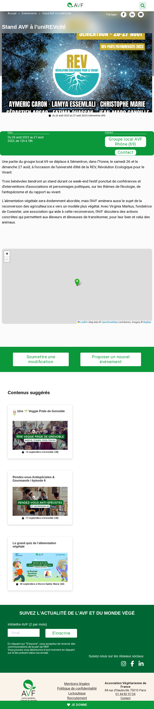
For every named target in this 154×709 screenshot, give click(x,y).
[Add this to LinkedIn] (132, 14)
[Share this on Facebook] (123, 14)
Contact (126, 152)
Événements (29, 13)
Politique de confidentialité (77, 688)
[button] (77, 282)
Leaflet (83, 322)
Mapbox (147, 322)
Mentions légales (77, 684)
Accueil (12, 13)
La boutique (77, 693)
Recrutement (77, 698)
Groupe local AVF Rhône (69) (125, 141)
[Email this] (141, 14)
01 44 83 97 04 (125, 694)
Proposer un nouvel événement (111, 359)
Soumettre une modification (40, 359)
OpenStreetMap (110, 322)
